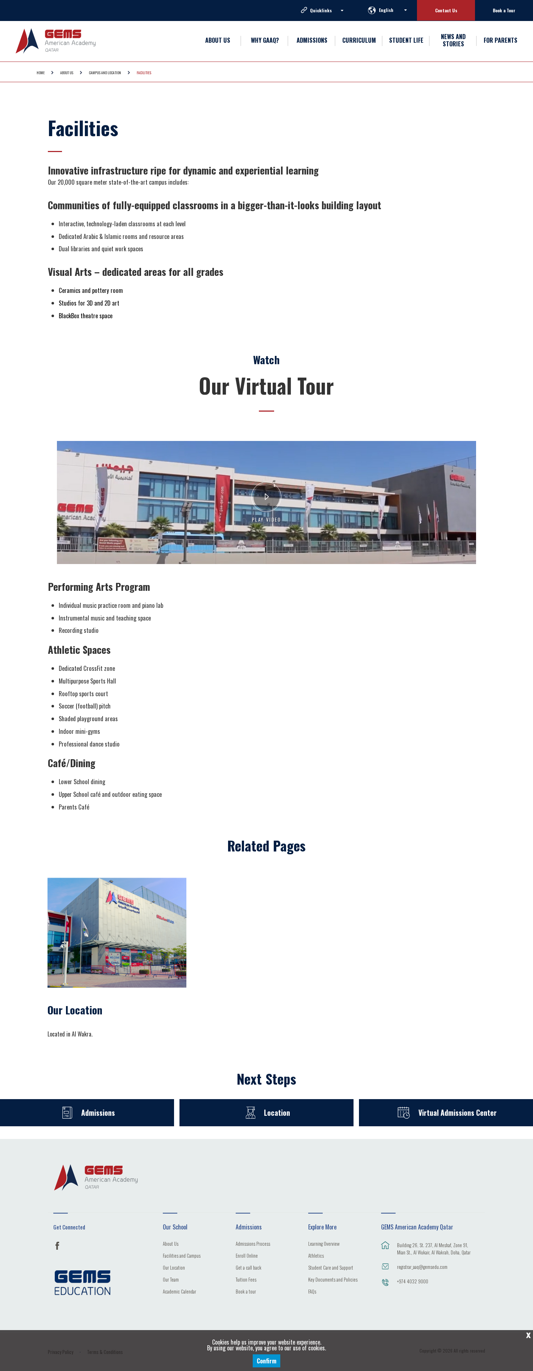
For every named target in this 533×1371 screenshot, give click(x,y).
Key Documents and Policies (333, 1280)
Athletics (316, 1256)
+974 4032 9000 (412, 1281)
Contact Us (446, 10)
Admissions (98, 1112)
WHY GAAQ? (265, 40)
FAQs (312, 1292)
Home (41, 72)
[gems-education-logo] (82, 1283)
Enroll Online (247, 1256)
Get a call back (248, 1268)
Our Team (171, 1280)
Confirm (266, 1361)
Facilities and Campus (182, 1256)
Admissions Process (253, 1244)
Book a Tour (504, 10)
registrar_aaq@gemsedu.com (422, 1266)
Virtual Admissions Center (457, 1112)
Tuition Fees (246, 1280)
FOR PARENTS (500, 40)
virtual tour (266, 444)
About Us (170, 1244)
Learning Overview (323, 1244)
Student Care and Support (330, 1268)
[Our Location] (116, 931)
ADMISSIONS (312, 40)
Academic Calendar (179, 1292)
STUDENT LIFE (406, 40)
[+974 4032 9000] (385, 1286)
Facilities (144, 72)
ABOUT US (217, 40)
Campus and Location (105, 72)
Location (277, 1112)
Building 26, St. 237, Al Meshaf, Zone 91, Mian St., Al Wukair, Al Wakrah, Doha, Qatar (434, 1248)
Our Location (74, 1010)
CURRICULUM (359, 40)
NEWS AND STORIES (453, 40)
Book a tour (246, 1292)
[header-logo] (67, 41)
